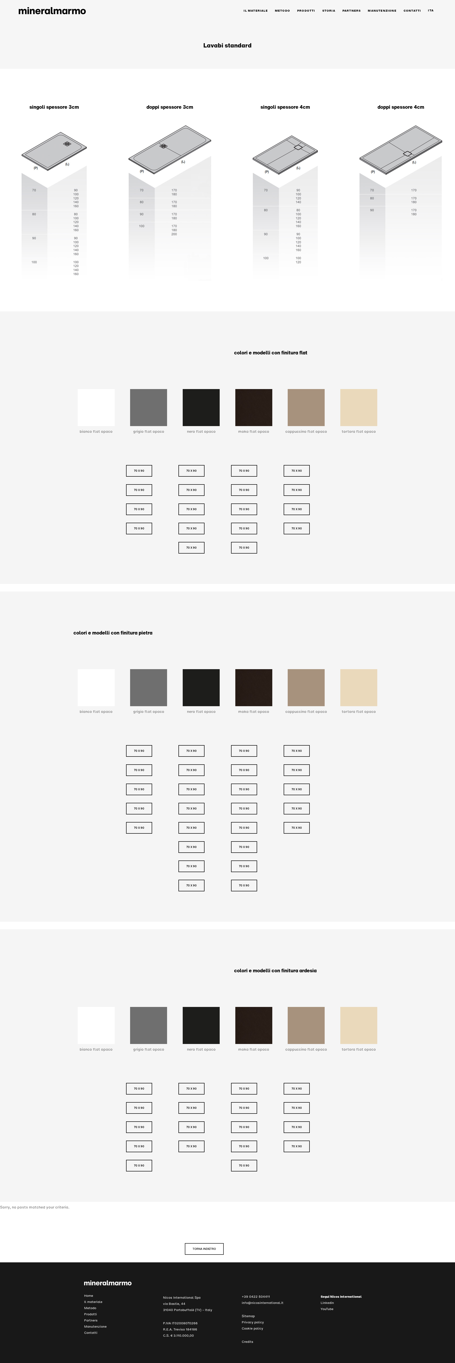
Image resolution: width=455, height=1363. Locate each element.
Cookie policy (252, 1328)
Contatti (90, 1333)
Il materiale (93, 1302)
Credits (247, 1342)
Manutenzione (95, 1327)
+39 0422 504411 (256, 1297)
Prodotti (90, 1314)
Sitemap (248, 1316)
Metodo (90, 1308)
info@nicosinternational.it (262, 1303)
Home (88, 1296)
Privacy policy (253, 1322)
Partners (91, 1320)
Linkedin (327, 1303)
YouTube (327, 1309)
